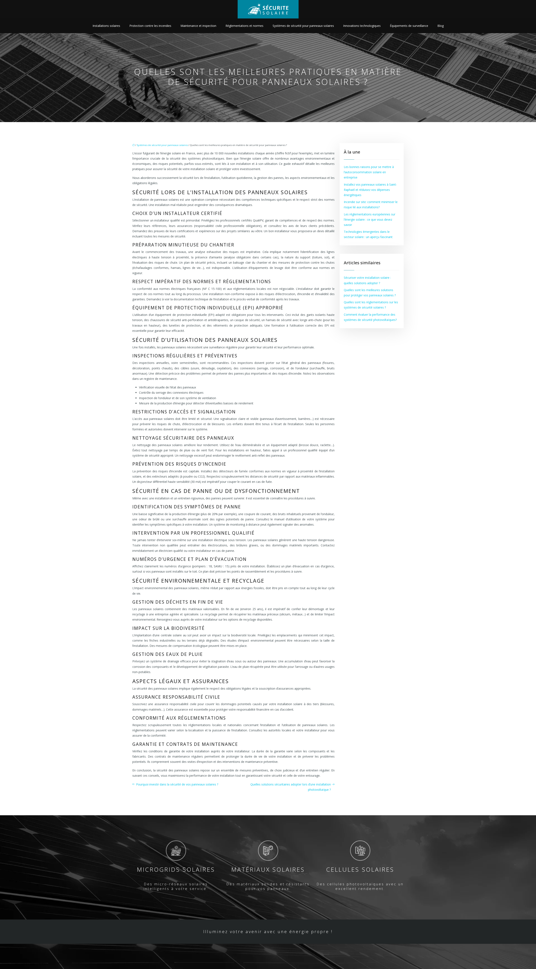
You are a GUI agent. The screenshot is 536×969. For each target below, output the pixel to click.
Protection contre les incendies (150, 26)
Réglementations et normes (244, 26)
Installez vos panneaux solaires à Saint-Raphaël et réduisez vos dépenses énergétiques (370, 189)
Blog (440, 26)
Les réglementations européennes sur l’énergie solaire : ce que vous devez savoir (369, 219)
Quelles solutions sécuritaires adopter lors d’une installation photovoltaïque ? (290, 787)
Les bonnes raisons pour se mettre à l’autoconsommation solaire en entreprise (369, 172)
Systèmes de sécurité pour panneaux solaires (303, 26)
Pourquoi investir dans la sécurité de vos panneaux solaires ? (177, 784)
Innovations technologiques (362, 26)
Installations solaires (106, 26)
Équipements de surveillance (409, 26)
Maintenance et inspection (198, 26)
